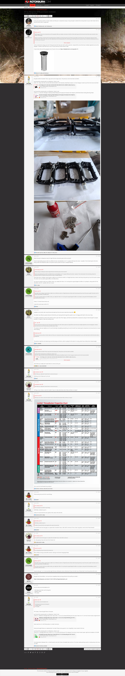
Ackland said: (37, 333)
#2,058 (99, 574)
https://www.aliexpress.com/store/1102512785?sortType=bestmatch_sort (50, 579)
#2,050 (99, 381)
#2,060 (99, 597)
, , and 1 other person (44, 26)
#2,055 (99, 533)
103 (37, 16)
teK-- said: (37, 322)
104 (40, 16)
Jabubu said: (37, 599)
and (38, 343)
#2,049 (99, 369)
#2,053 (99, 503)
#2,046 (99, 288)
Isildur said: (37, 32)
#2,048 (99, 346)
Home (26, 5)
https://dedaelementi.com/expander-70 (69, 49)
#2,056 (99, 545)
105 (42, 16)
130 (47, 16)
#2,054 (99, 518)
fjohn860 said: (37, 349)
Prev (26, 16)
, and (42, 73)
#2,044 (99, 256)
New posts (26, 7)
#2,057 (99, 558)
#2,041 (99, 18)
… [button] (30, 16)
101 (32, 16)
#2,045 (99, 267)
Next (50, 16)
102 (35, 16)
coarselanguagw (28, 13)
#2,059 (99, 585)
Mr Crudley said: (38, 505)
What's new (38, 5)
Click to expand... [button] (67, 42)
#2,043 (99, 76)
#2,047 (99, 309)
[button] (29, 5)
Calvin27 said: (37, 395)
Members (46, 5)
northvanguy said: (38, 269)
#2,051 (99, 393)
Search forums (32, 7)
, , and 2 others (44, 488)
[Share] (96, 18)
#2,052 (99, 492)
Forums (32, 5)
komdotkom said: (38, 372)
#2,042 (99, 29)
